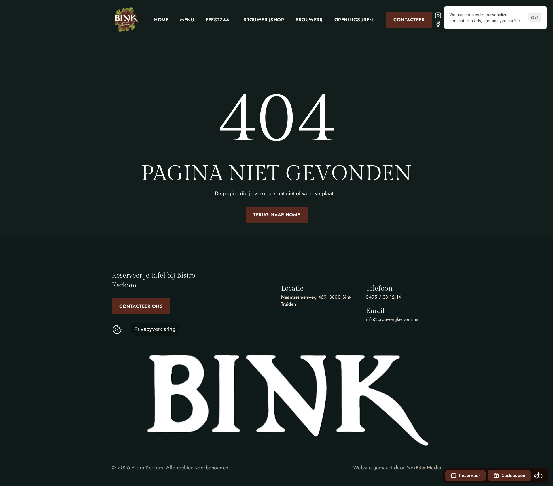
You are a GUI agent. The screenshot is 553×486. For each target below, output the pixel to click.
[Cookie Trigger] (117, 329)
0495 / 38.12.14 (383, 297)
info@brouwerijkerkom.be (392, 319)
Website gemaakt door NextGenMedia (397, 467)
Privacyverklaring (154, 329)
